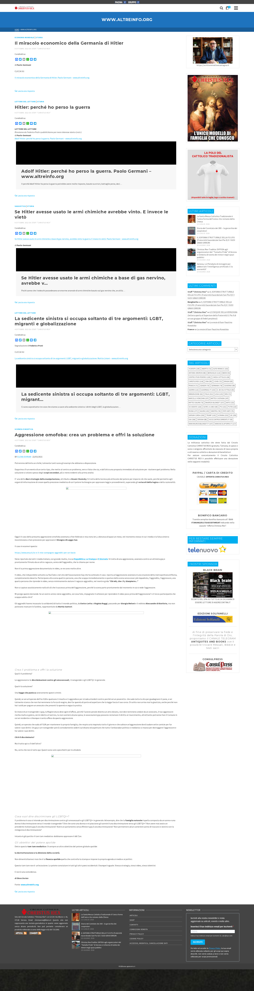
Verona (202, 419)
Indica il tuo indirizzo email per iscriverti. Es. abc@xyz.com (211, 936)
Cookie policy (136, 938)
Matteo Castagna (219, 398)
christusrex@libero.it (43, 920)
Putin (232, 407)
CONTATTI (134, 924)
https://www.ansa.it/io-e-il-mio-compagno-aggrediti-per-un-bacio (45, 552)
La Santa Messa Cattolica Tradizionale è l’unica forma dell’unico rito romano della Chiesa (216, 219)
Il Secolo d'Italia (225, 390)
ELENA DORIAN (24, 456)
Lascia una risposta (26, 91)
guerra (194, 390)
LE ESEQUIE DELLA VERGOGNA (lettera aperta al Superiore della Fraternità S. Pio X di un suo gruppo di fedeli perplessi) (212, 315)
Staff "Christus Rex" (41, 49)
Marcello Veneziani (198, 398)
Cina (208, 381)
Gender (204, 386)
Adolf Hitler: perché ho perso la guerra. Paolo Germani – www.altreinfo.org (48, 138)
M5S (228, 394)
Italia (209, 394)
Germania (217, 386)
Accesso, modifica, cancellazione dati (149, 943)
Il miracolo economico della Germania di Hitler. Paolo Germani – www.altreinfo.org (52, 77)
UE (233, 415)
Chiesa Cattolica (221, 377)
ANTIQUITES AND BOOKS (208, 641)
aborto (206, 369)
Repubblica (79, 559)
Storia (39, 37)
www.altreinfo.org (30, 884)
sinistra (215, 411)
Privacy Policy (137, 934)
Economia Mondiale (24, 37)
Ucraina (223, 415)
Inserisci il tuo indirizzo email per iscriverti (212, 926)
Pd (223, 407)
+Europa (194, 369)
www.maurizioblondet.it (201, 424)
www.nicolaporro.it (225, 424)
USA (192, 419)
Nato (230, 402)
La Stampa (91, 559)
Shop (132, 920)
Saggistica (20, 206)
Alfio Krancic (220, 369)
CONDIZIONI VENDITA (139, 929)
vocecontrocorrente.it (220, 419)
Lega (219, 394)
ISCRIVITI (198, 942)
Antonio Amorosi (197, 373)
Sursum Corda (196, 415)
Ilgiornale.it (208, 390)
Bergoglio (214, 373)
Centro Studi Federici (199, 377)
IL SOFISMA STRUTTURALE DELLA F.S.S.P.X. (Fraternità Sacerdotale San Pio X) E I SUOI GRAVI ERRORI (216, 240)
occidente (195, 407)
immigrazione (196, 394)
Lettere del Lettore (25, 102)
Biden (226, 373)
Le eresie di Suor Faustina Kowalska (213, 329)
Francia (193, 386)
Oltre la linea (210, 407)
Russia (193, 411)
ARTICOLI (134, 915)
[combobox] (213, 349)
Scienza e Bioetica (24, 429)
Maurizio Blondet (214, 402)
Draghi (228, 381)
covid (218, 381)
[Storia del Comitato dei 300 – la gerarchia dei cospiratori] (192, 231)
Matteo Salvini (196, 402)
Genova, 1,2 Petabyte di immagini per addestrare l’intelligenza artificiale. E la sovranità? (215, 267)
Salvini (204, 411)
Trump (211, 415)
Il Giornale (103, 559)
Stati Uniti (228, 411)
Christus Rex (196, 381)
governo (229, 386)
